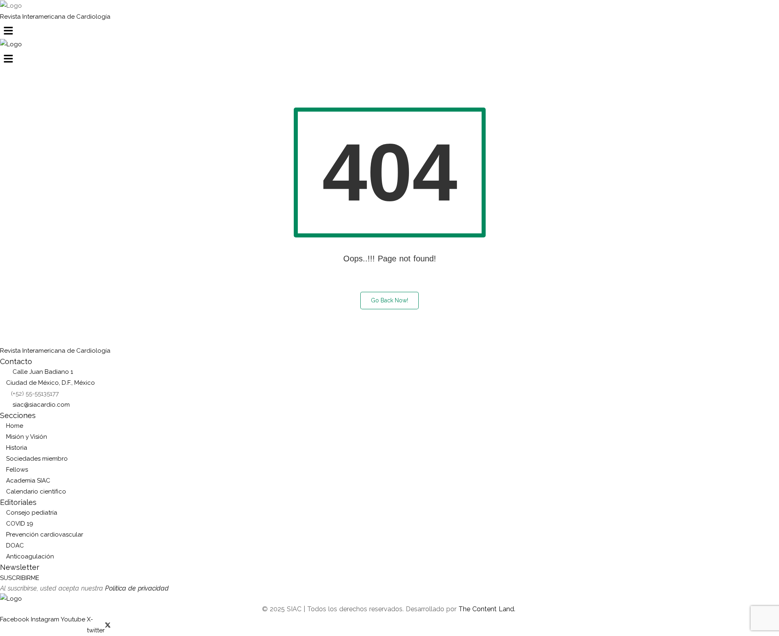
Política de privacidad (137, 588)
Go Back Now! (389, 300)
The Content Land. (487, 609)
